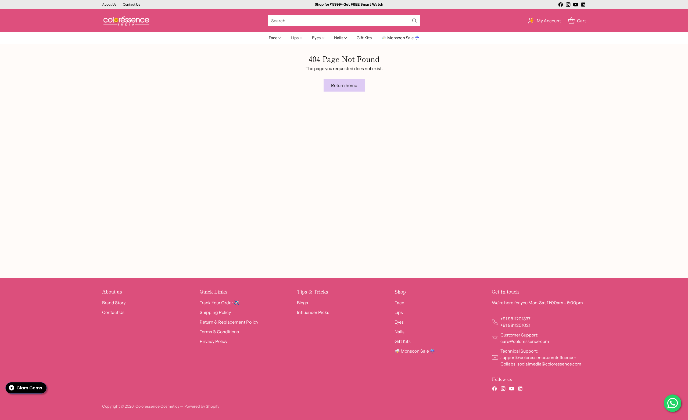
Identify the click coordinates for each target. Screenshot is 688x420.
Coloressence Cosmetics (157, 406)
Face (399, 302)
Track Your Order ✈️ (219, 302)
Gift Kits (403, 341)
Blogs (302, 302)
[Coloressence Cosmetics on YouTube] (575, 5)
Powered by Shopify (201, 406)
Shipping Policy (215, 312)
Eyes (399, 322)
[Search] (414, 20)
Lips (399, 312)
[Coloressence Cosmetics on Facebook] (560, 5)
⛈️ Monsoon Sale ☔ (415, 351)
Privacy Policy (213, 341)
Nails (399, 331)
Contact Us (113, 312)
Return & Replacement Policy (229, 322)
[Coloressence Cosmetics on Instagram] (568, 5)
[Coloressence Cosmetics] (126, 20)
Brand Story (114, 302)
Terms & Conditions (219, 331)
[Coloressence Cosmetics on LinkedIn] (583, 5)
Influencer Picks (313, 312)
